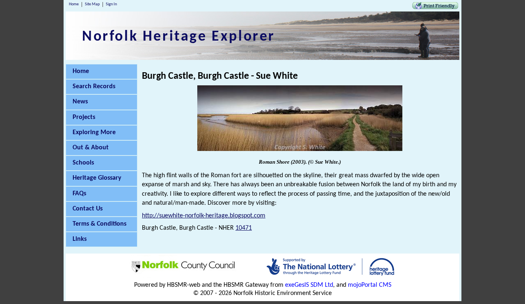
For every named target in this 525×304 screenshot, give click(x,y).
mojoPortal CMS (369, 285)
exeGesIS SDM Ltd (309, 285)
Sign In (111, 4)
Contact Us (88, 209)
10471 (243, 228)
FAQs (79, 193)
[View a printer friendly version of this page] (435, 7)
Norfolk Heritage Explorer (178, 37)
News (80, 101)
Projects (84, 117)
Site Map (92, 4)
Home (74, 4)
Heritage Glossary (97, 178)
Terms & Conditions (99, 224)
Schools (83, 163)
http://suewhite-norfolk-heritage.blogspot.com (203, 216)
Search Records (94, 86)
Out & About (91, 147)
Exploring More (94, 132)
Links (80, 239)
